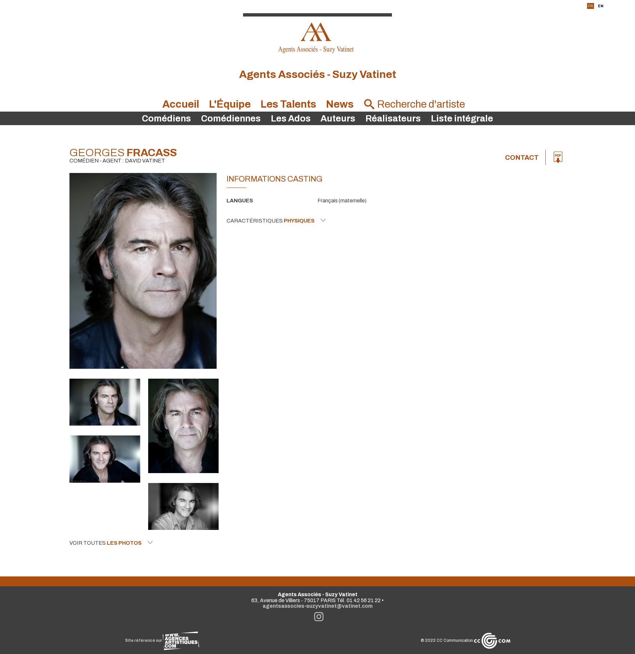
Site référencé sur (144, 640)
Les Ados (291, 118)
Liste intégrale (462, 118)
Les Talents (288, 104)
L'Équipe (230, 104)
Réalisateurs (393, 118)
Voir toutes (105, 543)
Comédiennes (231, 118)
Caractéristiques (271, 221)
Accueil (180, 104)
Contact (522, 157)
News (340, 104)
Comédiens (166, 118)
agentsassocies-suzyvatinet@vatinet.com (318, 606)
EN (600, 6)
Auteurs (337, 118)
